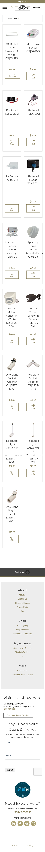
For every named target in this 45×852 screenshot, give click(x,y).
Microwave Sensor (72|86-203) (33, 48)
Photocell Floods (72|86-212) (33, 180)
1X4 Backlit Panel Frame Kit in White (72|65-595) (11, 51)
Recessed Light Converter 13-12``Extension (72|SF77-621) (34, 451)
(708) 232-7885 (9, 709)
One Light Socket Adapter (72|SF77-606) (12, 381)
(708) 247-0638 (22, 2)
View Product (12, 75)
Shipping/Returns (22, 603)
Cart (22, 656)
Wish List (36, 7)
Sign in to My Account (22, 648)
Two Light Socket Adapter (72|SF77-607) (33, 381)
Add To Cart (33, 76)
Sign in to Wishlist (22, 652)
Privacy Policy (23, 607)
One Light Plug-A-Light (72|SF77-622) (12, 514)
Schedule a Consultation (22, 675)
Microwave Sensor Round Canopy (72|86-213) (11, 249)
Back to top (20, 572)
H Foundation (22, 670)
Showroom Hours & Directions (18, 715)
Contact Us (22, 599)
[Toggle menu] (6, 7)
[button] (22, 18)
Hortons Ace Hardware (22, 634)
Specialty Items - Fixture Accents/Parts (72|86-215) (34, 249)
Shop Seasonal (22, 630)
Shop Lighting (22, 625)
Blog (22, 611)
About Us (22, 595)
